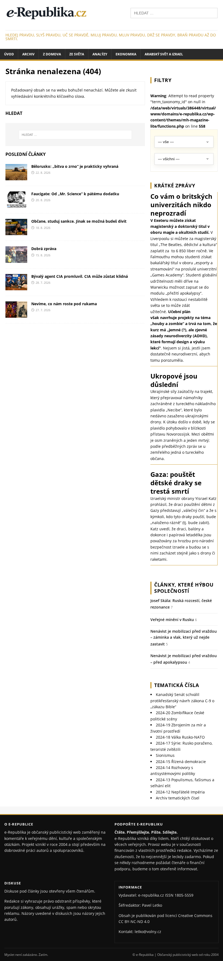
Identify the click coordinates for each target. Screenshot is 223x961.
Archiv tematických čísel (177, 798)
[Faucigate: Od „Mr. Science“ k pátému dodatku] (16, 204)
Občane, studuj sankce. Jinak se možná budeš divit (78, 221)
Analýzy (99, 54)
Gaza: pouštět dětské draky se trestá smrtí (176, 483)
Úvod (9, 54)
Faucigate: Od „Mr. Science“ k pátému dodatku (75, 193)
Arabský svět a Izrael (164, 54)
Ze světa (76, 54)
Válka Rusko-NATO (180, 737)
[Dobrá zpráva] (16, 259)
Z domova (52, 54)
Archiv (28, 54)
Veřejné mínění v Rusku (172, 619)
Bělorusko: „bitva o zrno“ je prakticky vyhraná (74, 166)
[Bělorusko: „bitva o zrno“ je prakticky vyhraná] (16, 177)
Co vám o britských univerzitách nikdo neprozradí (181, 205)
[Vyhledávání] (174, 12)
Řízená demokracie (181, 761)
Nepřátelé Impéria (180, 792)
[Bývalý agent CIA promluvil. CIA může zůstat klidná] (16, 286)
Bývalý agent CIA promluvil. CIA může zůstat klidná (79, 276)
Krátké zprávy (174, 185)
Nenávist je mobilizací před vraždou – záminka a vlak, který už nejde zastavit (183, 638)
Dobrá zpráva (43, 248)
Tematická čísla (176, 685)
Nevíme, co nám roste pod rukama (64, 303)
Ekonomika (126, 54)
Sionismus (165, 755)
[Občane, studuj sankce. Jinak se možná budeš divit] (16, 232)
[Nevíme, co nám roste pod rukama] (16, 314)
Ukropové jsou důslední (173, 380)
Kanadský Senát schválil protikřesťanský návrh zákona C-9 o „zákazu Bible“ (182, 700)
